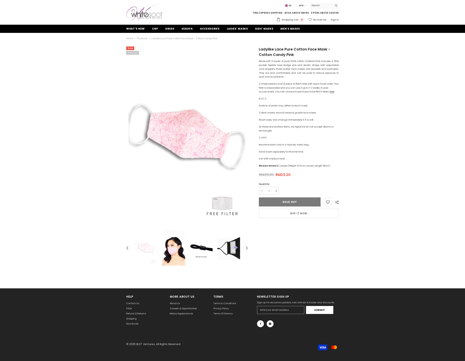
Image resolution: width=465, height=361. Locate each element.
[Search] (324, 5)
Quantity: (264, 184)
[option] (187, 136)
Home (129, 38)
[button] (127, 248)
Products (142, 38)
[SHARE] (335, 202)
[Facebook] (260, 323)
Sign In (335, 19)
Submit (319, 310)
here (331, 91)
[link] (327, 202)
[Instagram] (270, 323)
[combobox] (321, 5)
